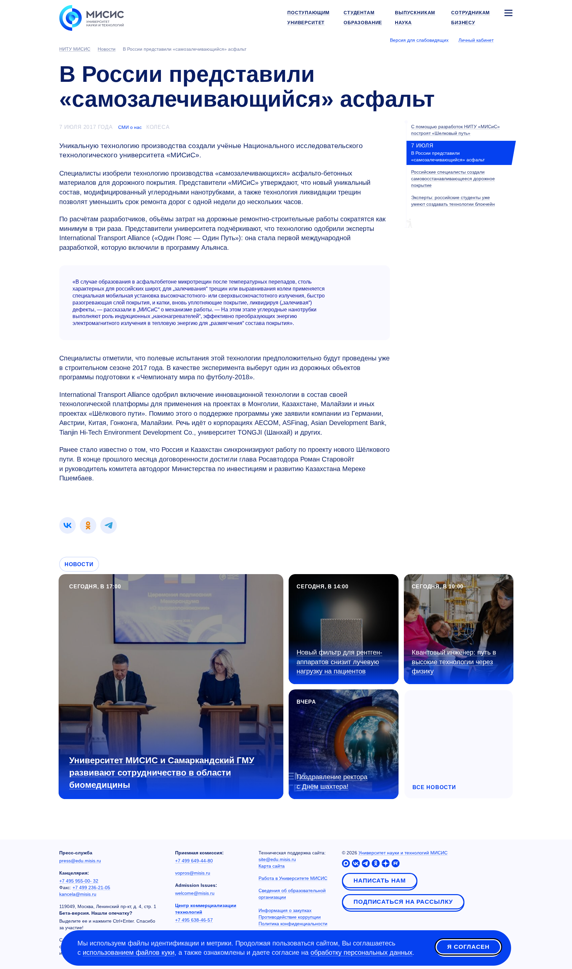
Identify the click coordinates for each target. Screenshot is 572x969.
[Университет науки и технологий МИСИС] (91, 17)
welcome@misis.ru (195, 893)
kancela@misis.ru (77, 894)
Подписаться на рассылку (403, 901)
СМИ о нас (130, 127)
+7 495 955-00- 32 (78, 881)
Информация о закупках (285, 910)
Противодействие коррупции (290, 917)
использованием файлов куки (128, 952)
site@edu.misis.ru (277, 859)
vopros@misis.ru (192, 873)
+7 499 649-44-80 (194, 860)
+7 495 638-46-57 (194, 920)
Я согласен (468, 946)
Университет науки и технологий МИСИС (403, 852)
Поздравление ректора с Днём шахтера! (332, 781)
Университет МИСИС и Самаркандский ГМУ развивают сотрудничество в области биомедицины (161, 772)
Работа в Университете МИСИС (293, 878)
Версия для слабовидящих (419, 40)
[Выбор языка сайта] (508, 39)
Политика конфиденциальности (293, 923)
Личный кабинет (476, 40)
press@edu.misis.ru (80, 860)
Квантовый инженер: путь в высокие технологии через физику (454, 662)
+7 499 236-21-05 (91, 887)
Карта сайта (272, 866)
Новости (79, 564)
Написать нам (380, 880)
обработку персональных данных (361, 952)
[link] (67, 525)
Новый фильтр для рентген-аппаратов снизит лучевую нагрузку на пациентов (339, 662)
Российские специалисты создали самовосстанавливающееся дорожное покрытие (453, 178)
